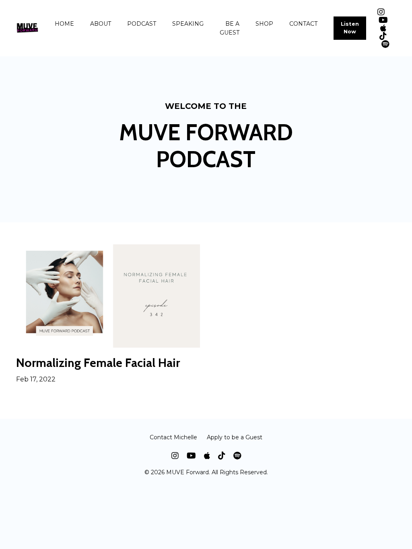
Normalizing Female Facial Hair (98, 363)
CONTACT (303, 23)
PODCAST (141, 23)
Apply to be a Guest (234, 437)
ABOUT (100, 23)
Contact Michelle (173, 437)
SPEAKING (188, 23)
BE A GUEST (229, 28)
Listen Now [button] (350, 28)
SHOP (264, 23)
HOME (64, 23)
